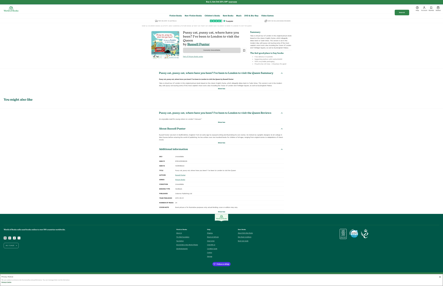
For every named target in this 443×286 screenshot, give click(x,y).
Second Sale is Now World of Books (187, 244)
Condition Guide (212, 248)
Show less (221, 88)
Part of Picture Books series (193, 56)
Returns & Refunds (213, 237)
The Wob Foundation (182, 237)
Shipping (210, 233)
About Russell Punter (172, 129)
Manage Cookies (6, 282)
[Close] (440, 277)
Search (402, 12)
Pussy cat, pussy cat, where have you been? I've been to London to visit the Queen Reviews (215, 113)
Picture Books (180, 180)
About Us (179, 233)
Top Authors (180, 241)
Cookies (209, 252)
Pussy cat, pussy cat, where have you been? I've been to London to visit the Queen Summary (216, 73)
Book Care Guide (243, 241)
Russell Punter (198, 44)
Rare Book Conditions (244, 237)
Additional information (173, 150)
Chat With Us (211, 244)
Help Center (211, 241)
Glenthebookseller (182, 248)
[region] (221, 280)
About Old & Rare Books (245, 233)
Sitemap (209, 256)
